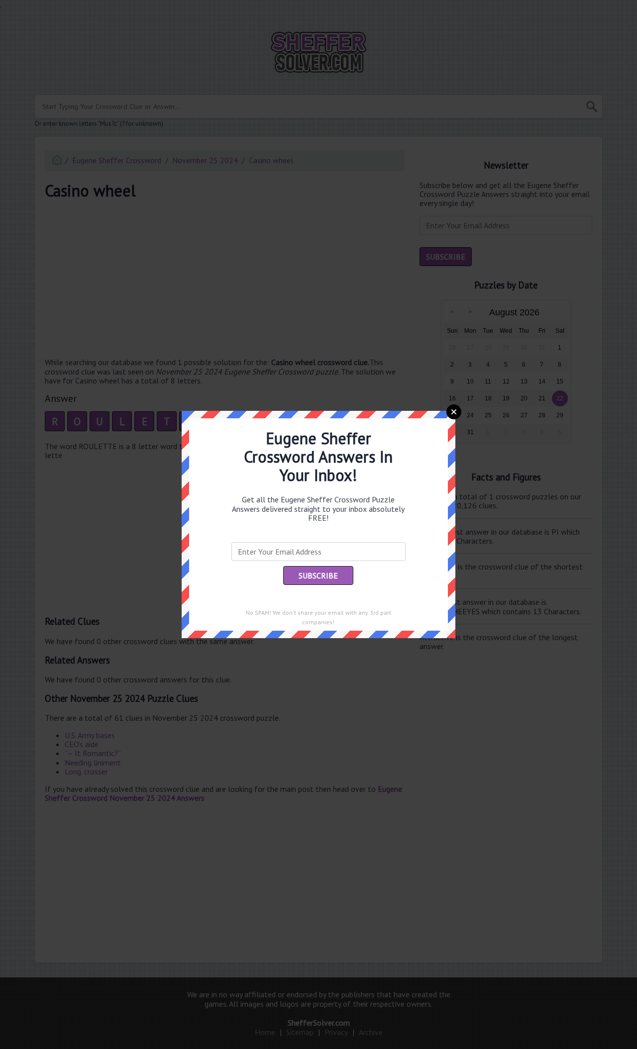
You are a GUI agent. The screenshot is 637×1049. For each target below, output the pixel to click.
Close (453, 411)
